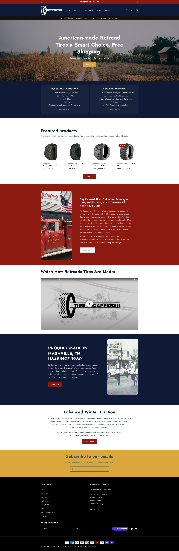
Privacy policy (72, 546)
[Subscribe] (106, 469)
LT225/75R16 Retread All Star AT (126, 165)
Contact (43, 516)
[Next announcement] (137, 2)
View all (89, 176)
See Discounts (63, 110)
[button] (77, 10)
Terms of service (93, 546)
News (42, 509)
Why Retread (45, 505)
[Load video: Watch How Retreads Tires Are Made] (89, 304)
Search (43, 490)
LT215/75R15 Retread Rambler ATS (75, 165)
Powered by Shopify (60, 546)
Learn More (113, 110)
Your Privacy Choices (48, 512)
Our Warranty (45, 501)
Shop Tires (44, 493)
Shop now (89, 64)
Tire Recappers (49, 546)
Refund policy (82, 546)
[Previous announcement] (41, 2)
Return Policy (45, 497)
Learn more (87, 250)
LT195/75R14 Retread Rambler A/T (50, 165)
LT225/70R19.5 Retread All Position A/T (101, 165)
